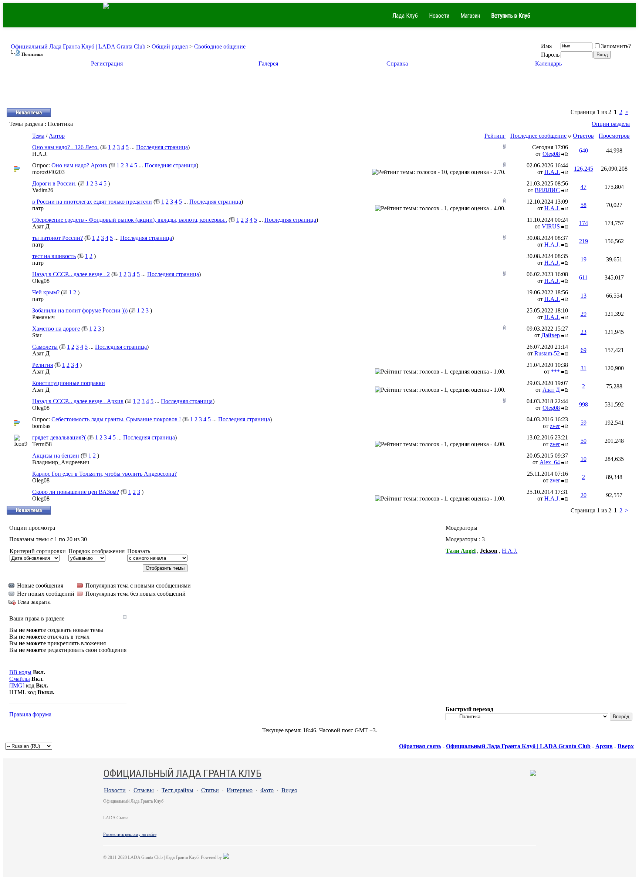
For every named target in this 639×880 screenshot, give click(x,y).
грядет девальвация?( (59, 437)
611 (583, 277)
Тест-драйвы (177, 790)
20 (583, 495)
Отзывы (143, 790)
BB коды (20, 672)
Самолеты (45, 347)
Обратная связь (420, 746)
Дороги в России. (54, 183)
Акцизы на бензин (55, 455)
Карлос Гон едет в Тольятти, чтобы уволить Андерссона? (104, 474)
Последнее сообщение (538, 136)
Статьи (210, 790)
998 (583, 404)
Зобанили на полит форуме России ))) (80, 310)
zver (555, 426)
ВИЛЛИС (547, 190)
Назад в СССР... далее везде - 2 (71, 274)
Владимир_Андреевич (60, 462)
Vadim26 (42, 190)
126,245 (583, 168)
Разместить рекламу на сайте (129, 834)
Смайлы (19, 679)
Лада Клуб (405, 15)
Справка (397, 63)
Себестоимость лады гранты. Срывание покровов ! (116, 419)
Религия (42, 365)
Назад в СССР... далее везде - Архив (78, 401)
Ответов (583, 136)
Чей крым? (46, 292)
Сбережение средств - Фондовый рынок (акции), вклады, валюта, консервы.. (129, 220)
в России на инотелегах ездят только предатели (92, 201)
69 (583, 350)
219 (583, 241)
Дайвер (550, 335)
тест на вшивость (54, 256)
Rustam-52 (547, 353)
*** (555, 371)
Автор (57, 136)
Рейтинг (495, 136)
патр (38, 208)
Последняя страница (162, 147)
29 (583, 314)
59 (583, 422)
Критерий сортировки (38, 551)
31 (583, 368)
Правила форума (30, 714)
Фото (267, 790)
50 (583, 441)
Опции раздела (611, 124)
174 (583, 223)
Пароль (550, 54)
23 (583, 332)
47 (583, 187)
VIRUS (551, 226)
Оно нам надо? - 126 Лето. (65, 147)
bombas (41, 426)
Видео (289, 790)
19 (583, 259)
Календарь (548, 63)
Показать (138, 551)
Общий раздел (170, 46)
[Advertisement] (319, 90)
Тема (38, 136)
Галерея (268, 63)
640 (583, 150)
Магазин (470, 15)
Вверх (626, 746)
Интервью (240, 790)
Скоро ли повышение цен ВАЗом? (75, 492)
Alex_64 (550, 462)
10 (583, 459)
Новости (439, 15)
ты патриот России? (57, 238)
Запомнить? (616, 46)
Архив (604, 746)
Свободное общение (220, 46)
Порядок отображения (96, 551)
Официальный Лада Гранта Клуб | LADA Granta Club (78, 46)
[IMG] (16, 685)
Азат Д (41, 226)
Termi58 (42, 444)
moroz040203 (48, 172)
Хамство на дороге (56, 328)
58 (583, 205)
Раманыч (43, 317)
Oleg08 (551, 154)
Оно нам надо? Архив (79, 165)
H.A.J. (40, 154)
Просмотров (614, 136)
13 (583, 295)
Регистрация (107, 63)
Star (36, 335)
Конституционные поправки (68, 383)
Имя (546, 46)
